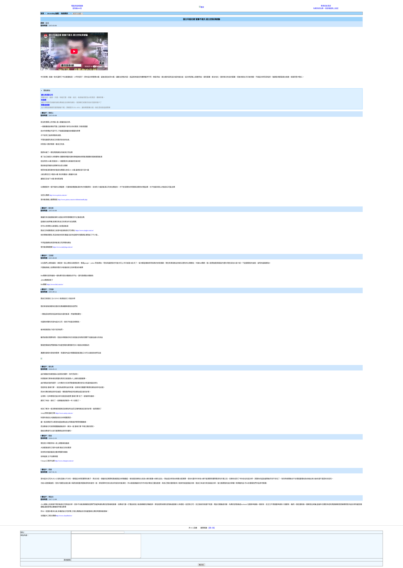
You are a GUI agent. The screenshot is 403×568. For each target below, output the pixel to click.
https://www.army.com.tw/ (64, 413)
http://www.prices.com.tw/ (58, 195)
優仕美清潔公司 (47, 95)
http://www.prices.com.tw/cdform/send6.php (72, 199)
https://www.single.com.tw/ (84, 230)
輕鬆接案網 (45, 105)
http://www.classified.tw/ (64, 516)
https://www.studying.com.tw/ (63, 247)
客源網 (43, 100)
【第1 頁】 (212, 528)
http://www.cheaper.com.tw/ (64, 461)
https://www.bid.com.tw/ (55, 284)
